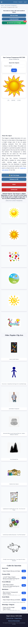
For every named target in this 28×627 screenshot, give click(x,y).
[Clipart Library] (1, 2)
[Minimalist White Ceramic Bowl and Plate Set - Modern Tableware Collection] (14, 421)
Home (2, 5)
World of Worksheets (14, 621)
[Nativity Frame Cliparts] (14, 472)
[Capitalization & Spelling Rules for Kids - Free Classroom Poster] (14, 497)
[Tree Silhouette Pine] (14, 447)
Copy (24, 571)
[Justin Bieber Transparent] (14, 397)
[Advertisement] (14, 40)
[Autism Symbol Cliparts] (14, 347)
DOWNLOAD (14, 189)
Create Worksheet (14, 19)
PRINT (14, 184)
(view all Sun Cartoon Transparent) (14, 200)
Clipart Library (10, 616)
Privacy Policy (18, 618)
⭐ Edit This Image (14, 175)
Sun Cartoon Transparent (10, 5)
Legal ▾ (25, 2)
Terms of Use (9, 618)
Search (14, 70)
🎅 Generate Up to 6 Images (16, 22)
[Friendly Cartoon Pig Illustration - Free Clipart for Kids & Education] (14, 547)
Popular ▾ (21, 2)
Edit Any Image (14, 15)
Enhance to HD (14, 179)
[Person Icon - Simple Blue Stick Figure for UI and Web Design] (14, 372)
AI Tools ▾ (15, 2)
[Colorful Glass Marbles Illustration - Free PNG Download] (14, 523)
